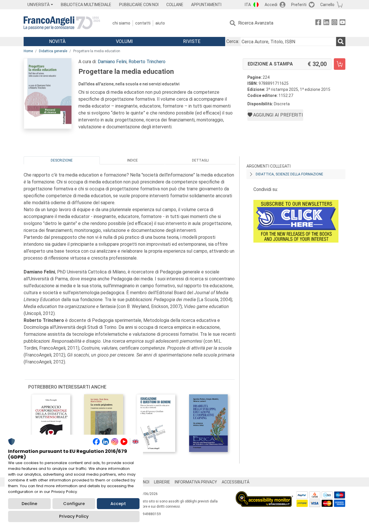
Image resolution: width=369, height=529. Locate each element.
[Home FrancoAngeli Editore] (62, 23)
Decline (29, 504)
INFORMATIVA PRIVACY (196, 482)
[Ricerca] (340, 41)
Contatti (142, 23)
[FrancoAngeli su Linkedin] (326, 23)
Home (28, 51)
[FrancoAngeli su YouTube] (342, 23)
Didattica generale (53, 51)
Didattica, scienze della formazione (289, 174)
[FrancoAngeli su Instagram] (334, 23)
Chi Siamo (121, 23)
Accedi (271, 4)
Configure (74, 504)
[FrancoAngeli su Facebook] (318, 23)
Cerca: (232, 41)
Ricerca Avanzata (255, 23)
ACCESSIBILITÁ (235, 482)
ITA (248, 4)
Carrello (327, 4)
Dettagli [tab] (200, 160)
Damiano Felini (112, 61)
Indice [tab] (132, 160)
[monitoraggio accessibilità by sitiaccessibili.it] (264, 494)
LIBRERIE (162, 482)
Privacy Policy (74, 516)
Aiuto (160, 23)
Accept (118, 504)
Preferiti (298, 4)
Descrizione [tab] (62, 160)
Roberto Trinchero (147, 61)
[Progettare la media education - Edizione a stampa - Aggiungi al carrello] (339, 64)
